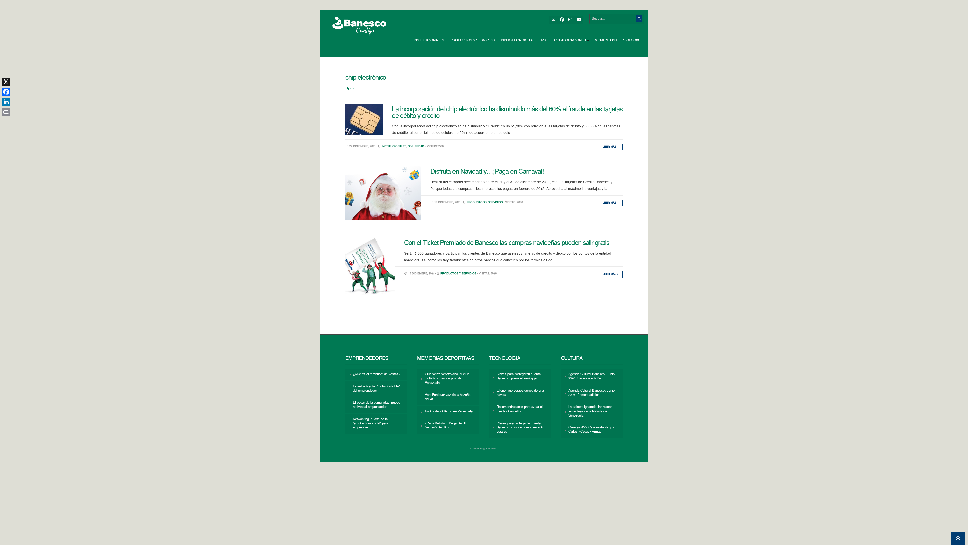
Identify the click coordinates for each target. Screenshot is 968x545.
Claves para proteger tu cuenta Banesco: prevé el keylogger (519, 376)
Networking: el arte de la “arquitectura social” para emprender (370, 423)
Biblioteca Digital (518, 40)
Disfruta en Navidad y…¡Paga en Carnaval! (486, 172)
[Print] (6, 112)
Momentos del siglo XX (617, 40)
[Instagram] (570, 20)
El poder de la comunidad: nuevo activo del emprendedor (376, 405)
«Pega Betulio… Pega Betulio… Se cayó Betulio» (448, 425)
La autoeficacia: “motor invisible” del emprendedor (376, 388)
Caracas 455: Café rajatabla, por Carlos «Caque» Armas (591, 429)
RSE (544, 40)
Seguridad (416, 146)
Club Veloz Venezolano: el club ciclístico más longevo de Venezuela (447, 379)
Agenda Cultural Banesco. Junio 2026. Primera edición (591, 393)
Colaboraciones (570, 40)
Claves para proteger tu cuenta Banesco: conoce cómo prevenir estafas (520, 428)
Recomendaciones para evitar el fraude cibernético (520, 409)
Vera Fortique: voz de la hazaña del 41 (447, 397)
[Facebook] (561, 20)
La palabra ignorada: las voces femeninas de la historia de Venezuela (590, 411)
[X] (553, 20)
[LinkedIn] (578, 20)
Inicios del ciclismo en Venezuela (449, 411)
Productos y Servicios (472, 40)
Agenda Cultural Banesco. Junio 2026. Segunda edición (591, 376)
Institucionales (429, 40)
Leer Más (610, 147)
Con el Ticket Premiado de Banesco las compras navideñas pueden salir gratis (506, 243)
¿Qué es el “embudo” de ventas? (376, 374)
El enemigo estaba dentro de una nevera (520, 393)
